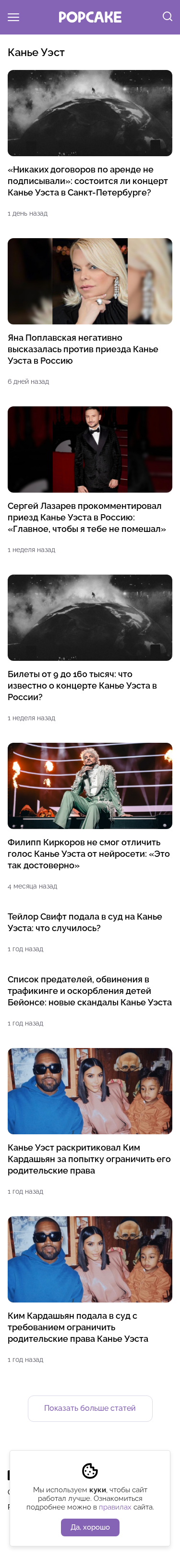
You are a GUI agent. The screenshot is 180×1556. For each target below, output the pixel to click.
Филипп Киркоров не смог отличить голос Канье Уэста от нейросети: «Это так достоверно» (89, 853)
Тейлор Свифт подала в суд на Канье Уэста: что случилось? (85, 922)
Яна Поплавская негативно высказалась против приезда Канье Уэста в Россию (83, 349)
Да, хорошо (90, 1527)
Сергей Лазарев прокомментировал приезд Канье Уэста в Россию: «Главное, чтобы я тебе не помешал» (87, 517)
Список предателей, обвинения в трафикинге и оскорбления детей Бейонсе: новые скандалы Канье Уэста (90, 990)
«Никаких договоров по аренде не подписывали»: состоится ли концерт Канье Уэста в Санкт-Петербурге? (88, 180)
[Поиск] (167, 17)
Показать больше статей (90, 1408)
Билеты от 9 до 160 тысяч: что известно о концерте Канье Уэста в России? (82, 685)
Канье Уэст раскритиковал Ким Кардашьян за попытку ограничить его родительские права (89, 1159)
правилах (115, 1507)
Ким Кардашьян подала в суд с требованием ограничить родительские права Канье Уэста (78, 1327)
